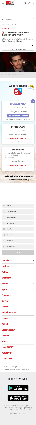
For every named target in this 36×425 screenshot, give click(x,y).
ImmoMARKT (7, 347)
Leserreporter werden (11, 369)
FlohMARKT (7, 359)
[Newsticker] (28, 3)
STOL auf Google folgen (19, 49)
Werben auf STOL (9, 367)
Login (19, 252)
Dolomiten (10, 235)
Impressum (8, 406)
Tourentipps (25, 369)
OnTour (5, 301)
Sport (4, 289)
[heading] (18, 33)
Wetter (9, 205)
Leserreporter (8, 330)
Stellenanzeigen (12, 211)
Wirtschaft (6, 278)
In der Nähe (10, 241)
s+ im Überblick (9, 312)
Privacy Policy (21, 406)
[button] (33, 19)
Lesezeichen (11, 246)
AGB (14, 406)
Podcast (5, 341)
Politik (5, 272)
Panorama (9, 20)
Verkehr (9, 229)
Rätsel (5, 324)
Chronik (5, 260)
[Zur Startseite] (3, 20)
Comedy (5, 335)
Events (5, 318)
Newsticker (10, 223)
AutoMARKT (7, 353)
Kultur (5, 283)
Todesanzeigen (11, 217)
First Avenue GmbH (20, 414)
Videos (5, 307)
